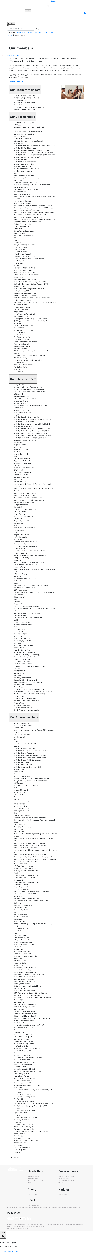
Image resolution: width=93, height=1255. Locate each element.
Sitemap (9, 1224)
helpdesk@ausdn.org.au (72, 1207)
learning (38, 32)
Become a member (16, 82)
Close (3, 1233)
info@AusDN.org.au (34, 1205)
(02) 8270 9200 (32, 1195)
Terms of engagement (22, 1228)
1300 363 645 (62, 1195)
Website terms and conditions (16, 1226)
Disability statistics (49, 32)
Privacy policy (25, 1224)
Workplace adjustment (25, 32)
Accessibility (17, 1224)
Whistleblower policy (36, 1224)
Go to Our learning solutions (10, 1251)
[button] (66, 2)
